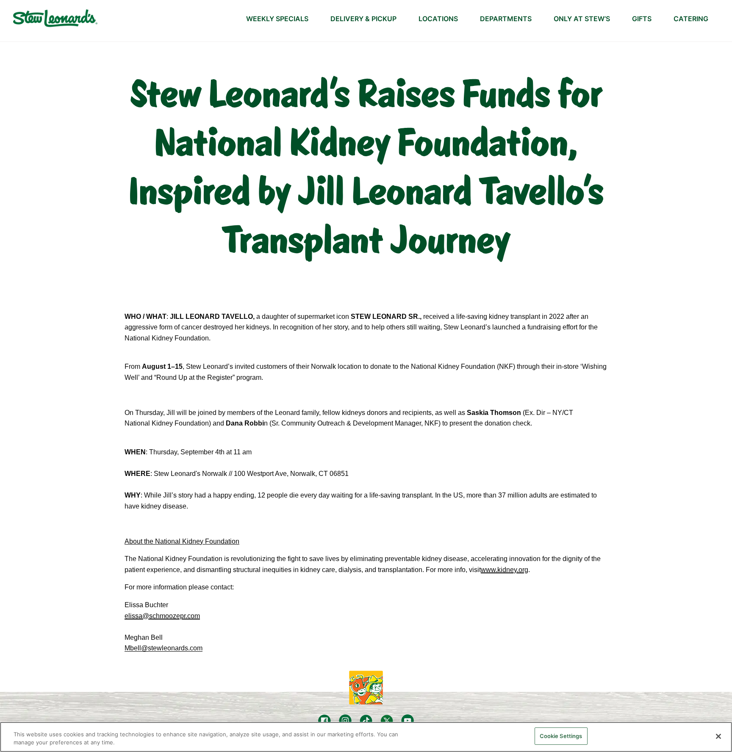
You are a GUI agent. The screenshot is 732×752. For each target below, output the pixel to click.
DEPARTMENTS (506, 18)
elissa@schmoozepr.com (162, 615)
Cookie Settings (561, 736)
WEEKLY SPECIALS (277, 18)
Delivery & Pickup (363, 18)
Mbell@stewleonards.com (163, 648)
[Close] (718, 736)
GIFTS (642, 18)
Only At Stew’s (582, 18)
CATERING (691, 18)
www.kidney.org (504, 569)
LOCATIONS (438, 18)
